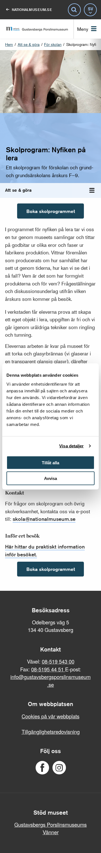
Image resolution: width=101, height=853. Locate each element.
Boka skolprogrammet (50, 211)
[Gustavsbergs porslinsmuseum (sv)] (37, 29)
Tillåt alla (50, 462)
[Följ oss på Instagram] (59, 768)
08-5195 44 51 (48, 669)
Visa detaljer (71, 446)
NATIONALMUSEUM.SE (32, 9)
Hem (9, 44)
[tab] (92, 190)
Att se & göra (29, 44)
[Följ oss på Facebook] (42, 768)
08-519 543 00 (58, 661)
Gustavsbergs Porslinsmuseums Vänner (50, 828)
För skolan (52, 44)
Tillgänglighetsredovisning (51, 731)
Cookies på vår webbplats (50, 716)
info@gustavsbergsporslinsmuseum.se (50, 680)
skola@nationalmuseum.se (44, 519)
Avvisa (50, 478)
